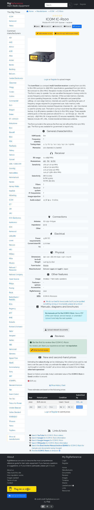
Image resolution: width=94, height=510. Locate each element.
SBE (10, 345)
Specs (37, 26)
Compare (78, 26)
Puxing (11, 288)
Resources (66, 491)
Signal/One (13, 358)
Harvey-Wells (14, 186)
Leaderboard (67, 485)
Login (76, 4)
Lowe (11, 240)
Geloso (12, 155)
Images (65, 478)
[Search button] (69, 5)
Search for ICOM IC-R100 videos (47, 435)
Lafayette (12, 236)
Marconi (12, 245)
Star (10, 390)
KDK (10, 227)
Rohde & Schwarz (15, 327)
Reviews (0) (58, 26)
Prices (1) (68, 26)
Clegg (11, 87)
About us (10, 470)
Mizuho (12, 263)
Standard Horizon (15, 385)
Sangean (12, 336)
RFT (10, 313)
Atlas (11, 56)
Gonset (11, 159)
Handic (11, 182)
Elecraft (12, 132)
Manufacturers (42, 11)
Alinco (11, 47)
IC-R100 (60, 11)
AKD (10, 42)
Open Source (14, 279)
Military (11, 254)
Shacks (64, 483)
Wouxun (12, 421)
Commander (13, 101)
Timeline (65, 480)
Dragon (12, 110)
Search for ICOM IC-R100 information (49, 438)
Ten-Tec (12, 399)
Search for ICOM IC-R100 (47, 440)
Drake (11, 114)
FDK (10, 141)
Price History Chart (58, 385)
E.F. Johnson (13, 119)
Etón (10, 137)
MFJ (10, 249)
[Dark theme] (52, 506)
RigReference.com (52, 499)
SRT (10, 376)
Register (83, 4)
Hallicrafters (13, 173)
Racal (11, 292)
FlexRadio (12, 146)
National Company (16, 274)
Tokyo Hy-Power (15, 403)
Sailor (11, 331)
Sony (11, 372)
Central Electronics (16, 78)
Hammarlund (14, 177)
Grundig (12, 168)
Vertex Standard (15, 412)
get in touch (50, 466)
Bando (11, 65)
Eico (10, 128)
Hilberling (12, 195)
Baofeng (12, 69)
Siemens (12, 354)
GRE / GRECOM (15, 164)
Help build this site (14, 473)
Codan (11, 92)
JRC (10, 213)
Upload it (48, 318)
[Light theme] (47, 506)
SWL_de (79, 402)
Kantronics (13, 222)
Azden (11, 60)
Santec (11, 340)
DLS (10, 105)
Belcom (12, 74)
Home (30, 11)
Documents (66, 473)
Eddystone (13, 123)
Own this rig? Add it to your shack (67, 33)
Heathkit (12, 191)
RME (10, 318)
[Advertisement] (73, 52)
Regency (12, 309)
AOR (10, 51)
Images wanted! (13, 478)
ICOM (11, 16)
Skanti (11, 363)
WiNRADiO (13, 417)
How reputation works (15, 475)
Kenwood (12, 21)
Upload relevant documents (57, 330)
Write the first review (40, 350)
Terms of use (12, 480)
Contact (10, 483)
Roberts (12, 322)
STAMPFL (12, 381)
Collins (11, 96)
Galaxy (11, 150)
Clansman (12, 83)
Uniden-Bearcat (15, 408)
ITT (10, 204)
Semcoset (13, 349)
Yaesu (11, 26)
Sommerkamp (14, 367)
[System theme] (43, 506)
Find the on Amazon (45, 451)
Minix (11, 258)
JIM (10, 209)
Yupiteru (12, 430)
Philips (11, 284)
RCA (10, 304)
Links (64, 488)
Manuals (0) (47, 26)
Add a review (45, 33)
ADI (10, 38)
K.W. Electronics (15, 218)
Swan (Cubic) (14, 394)
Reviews (65, 475)
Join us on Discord (18, 496)
